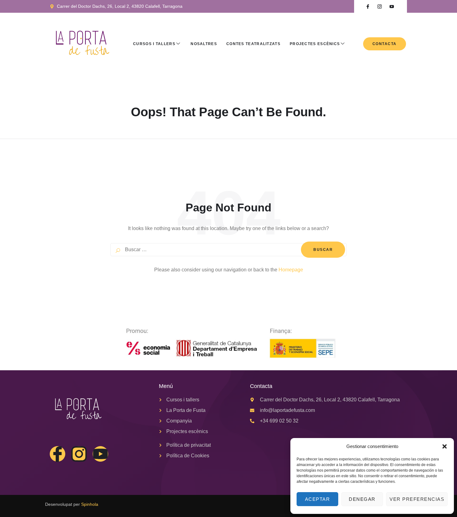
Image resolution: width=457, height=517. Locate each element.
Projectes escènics (315, 44)
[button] (444, 446)
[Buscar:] (228, 249)
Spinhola (89, 504)
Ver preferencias (417, 499)
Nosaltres (204, 44)
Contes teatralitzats (253, 44)
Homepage (291, 269)
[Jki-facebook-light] (57, 454)
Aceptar (317, 499)
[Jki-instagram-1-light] (79, 454)
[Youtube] (100, 454)
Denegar (362, 499)
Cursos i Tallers (154, 44)
